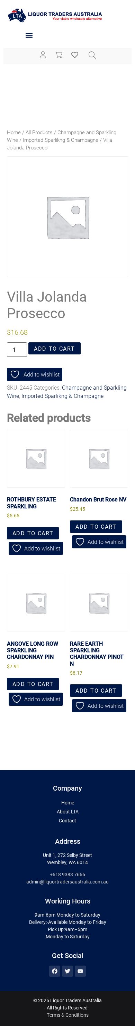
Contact (67, 820)
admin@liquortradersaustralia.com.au (67, 881)
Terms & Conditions (68, 1015)
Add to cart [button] (33, 533)
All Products (39, 132)
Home (14, 132)
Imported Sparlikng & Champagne (60, 139)
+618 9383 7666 (67, 874)
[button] (29, 35)
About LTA (68, 811)
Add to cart (54, 348)
